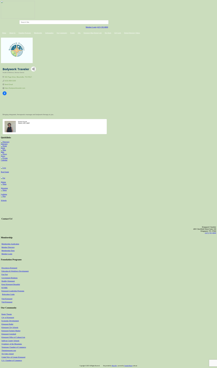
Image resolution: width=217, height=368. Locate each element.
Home (4, 33)
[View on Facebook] (5, 95)
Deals (3, 148)
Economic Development (10, 321)
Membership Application (10, 244)
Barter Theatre (6, 314)
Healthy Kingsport (8, 281)
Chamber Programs (25, 33)
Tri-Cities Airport (7, 354)
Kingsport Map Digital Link (93, 33)
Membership (38, 33)
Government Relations (9, 278)
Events (72, 33)
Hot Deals (108, 33)
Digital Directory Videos (132, 33)
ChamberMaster (128, 366)
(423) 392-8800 (102, 27)
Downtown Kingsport (9, 268)
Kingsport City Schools (9, 327)
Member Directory (8, 247)
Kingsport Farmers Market (10, 331)
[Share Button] (33, 69)
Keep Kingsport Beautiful (10, 284)
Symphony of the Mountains (11, 344)
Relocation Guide (8, 294)
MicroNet (114, 366)
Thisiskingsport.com (8, 350)
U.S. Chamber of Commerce (11, 360)
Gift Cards (117, 33)
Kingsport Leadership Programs (12, 291)
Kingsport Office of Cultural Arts (13, 337)
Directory (4, 144)
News (3, 156)
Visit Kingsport (6, 299)
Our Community (62, 33)
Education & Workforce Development (15, 271)
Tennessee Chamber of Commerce (13, 347)
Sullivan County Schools (10, 341)
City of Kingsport (7, 317)
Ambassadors (49, 33)
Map (2, 152)
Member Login (91, 27)
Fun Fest (4, 274)
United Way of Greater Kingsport (13, 357)
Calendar (4, 160)
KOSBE (4, 288)
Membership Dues (8, 251)
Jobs (79, 33)
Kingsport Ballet (7, 324)
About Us (12, 33)
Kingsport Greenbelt (8, 334)
